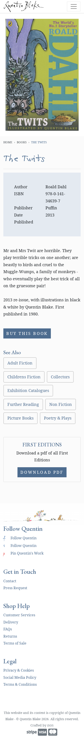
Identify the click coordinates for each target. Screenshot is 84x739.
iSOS (50, 725)
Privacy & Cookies (18, 670)
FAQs (7, 629)
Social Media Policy (19, 677)
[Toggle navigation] (73, 6)
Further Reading (23, 404)
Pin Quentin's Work (23, 553)
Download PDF (41, 472)
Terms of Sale (14, 643)
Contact (9, 580)
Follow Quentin (20, 538)
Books (22, 142)
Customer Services (19, 615)
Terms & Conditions (20, 684)
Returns (10, 636)
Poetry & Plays (57, 418)
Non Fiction (60, 404)
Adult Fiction (19, 363)
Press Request (15, 587)
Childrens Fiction (24, 376)
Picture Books (20, 418)
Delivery (10, 622)
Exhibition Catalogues (28, 390)
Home (7, 142)
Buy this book (27, 333)
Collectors (60, 376)
